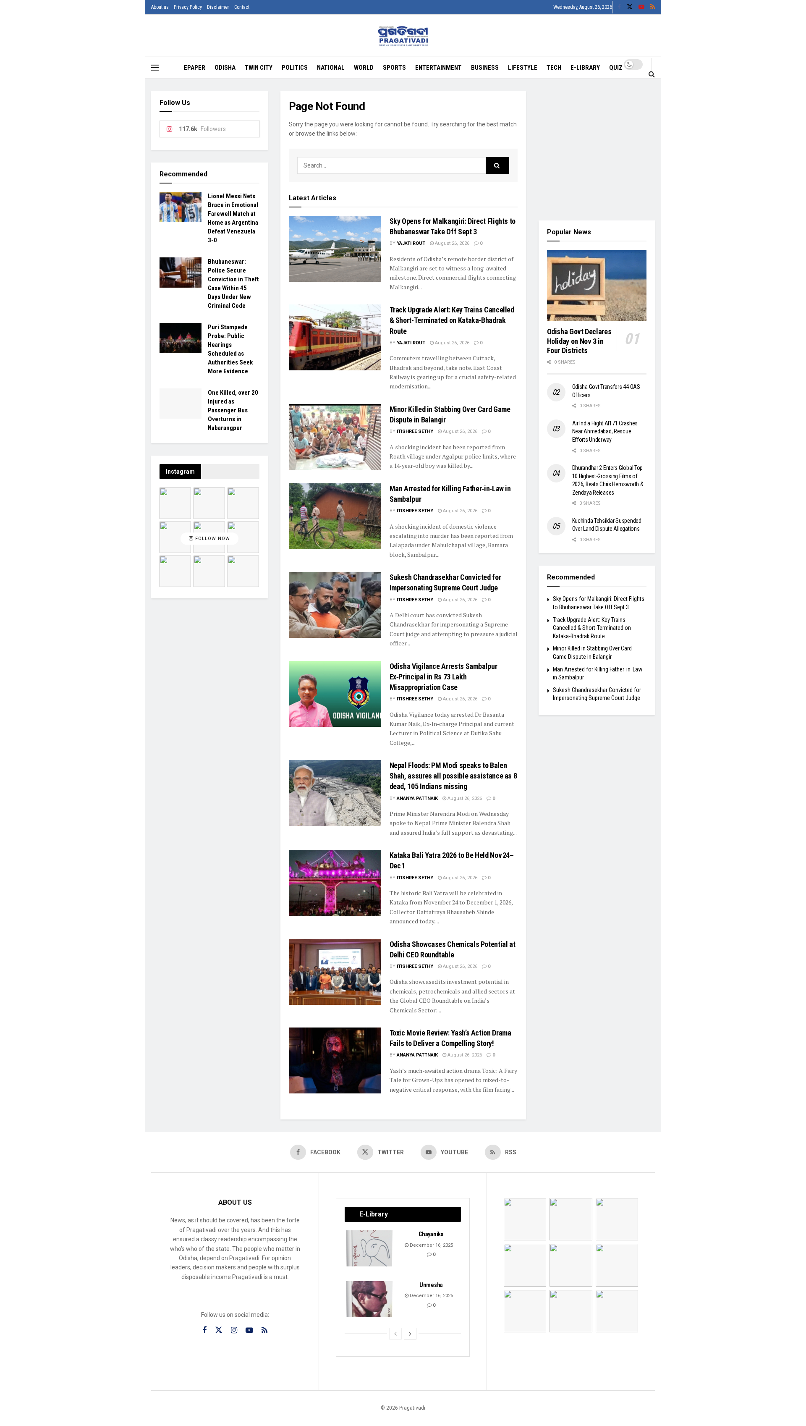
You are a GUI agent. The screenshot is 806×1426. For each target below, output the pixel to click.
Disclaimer (218, 7)
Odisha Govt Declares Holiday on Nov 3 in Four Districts (579, 341)
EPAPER (194, 67)
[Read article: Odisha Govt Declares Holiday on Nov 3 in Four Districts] (597, 285)
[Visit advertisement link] (597, 149)
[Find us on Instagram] (234, 1330)
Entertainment (438, 67)
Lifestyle (522, 67)
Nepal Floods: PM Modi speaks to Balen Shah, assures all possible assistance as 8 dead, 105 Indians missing (453, 776)
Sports (394, 67)
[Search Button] (652, 74)
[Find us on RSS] (652, 7)
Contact (241, 7)
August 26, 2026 (451, 243)
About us (160, 7)
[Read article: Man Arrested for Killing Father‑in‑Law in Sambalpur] (335, 516)
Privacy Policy (188, 7)
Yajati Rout (411, 243)
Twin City (258, 67)
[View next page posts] (410, 1333)
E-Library (585, 67)
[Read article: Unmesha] (370, 1299)
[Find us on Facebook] (619, 7)
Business (485, 67)
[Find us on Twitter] (630, 7)
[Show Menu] (155, 68)
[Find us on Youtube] (641, 7)
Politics (295, 67)
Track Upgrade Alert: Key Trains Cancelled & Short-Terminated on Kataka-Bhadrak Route (452, 320)
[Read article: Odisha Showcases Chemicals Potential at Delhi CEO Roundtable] (335, 972)
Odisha (225, 67)
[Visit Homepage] (403, 36)
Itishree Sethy (415, 431)
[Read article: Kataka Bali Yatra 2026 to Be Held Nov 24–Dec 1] (335, 883)
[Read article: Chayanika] (370, 1248)
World (364, 67)
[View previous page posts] (395, 1333)
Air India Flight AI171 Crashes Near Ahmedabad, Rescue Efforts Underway (605, 431)
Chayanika (431, 1234)
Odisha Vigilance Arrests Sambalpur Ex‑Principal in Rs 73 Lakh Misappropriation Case (443, 677)
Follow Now (212, 538)
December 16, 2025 (430, 1245)
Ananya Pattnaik (417, 798)
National (331, 67)
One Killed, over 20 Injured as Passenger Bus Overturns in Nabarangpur (233, 410)
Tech (554, 67)
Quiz (616, 67)
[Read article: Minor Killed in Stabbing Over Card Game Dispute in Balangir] (335, 437)
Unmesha (431, 1285)
